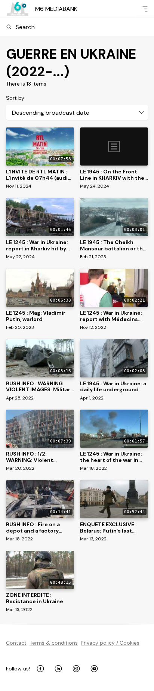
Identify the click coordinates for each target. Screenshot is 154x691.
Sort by (15, 98)
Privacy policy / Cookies (110, 642)
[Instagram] (76, 668)
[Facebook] (40, 668)
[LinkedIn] (58, 668)
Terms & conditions (54, 642)
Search (25, 27)
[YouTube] (94, 668)
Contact (16, 642)
